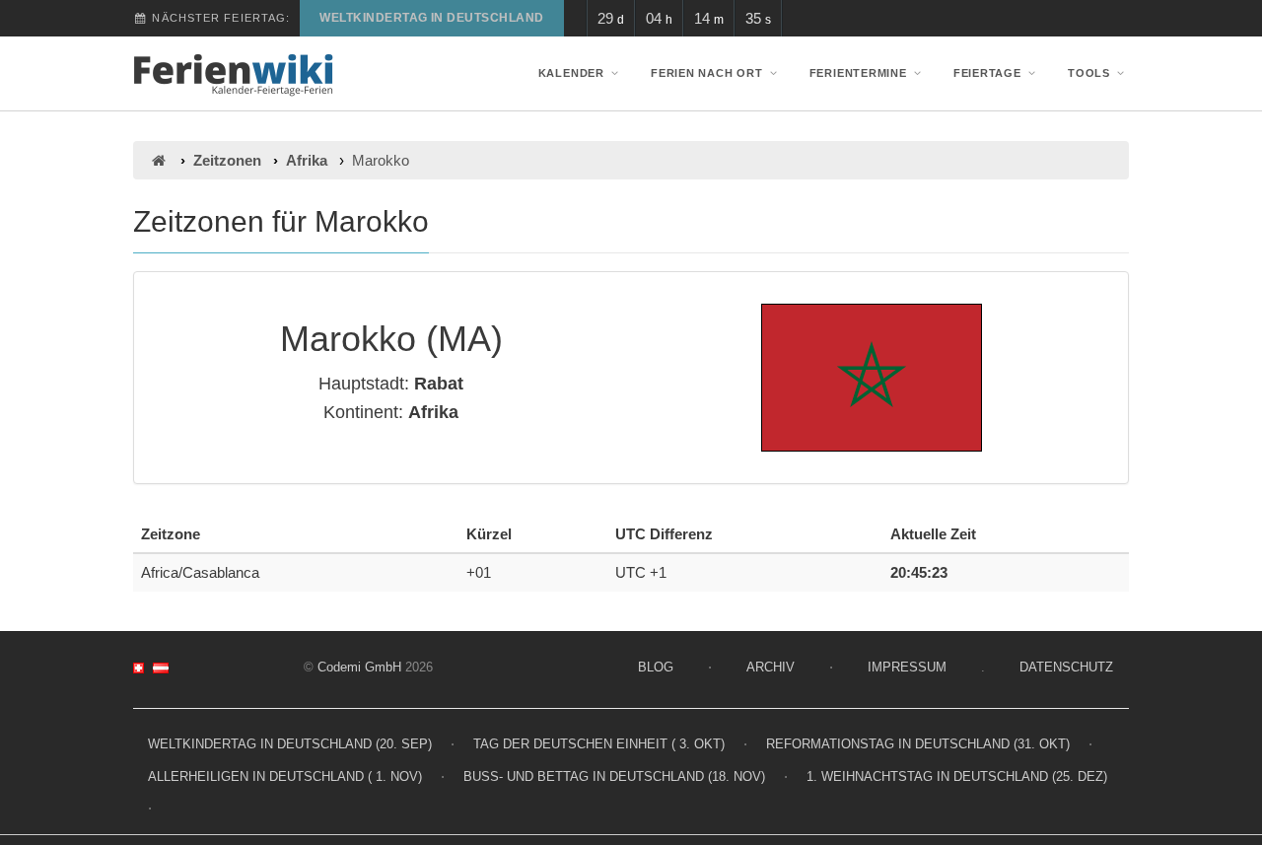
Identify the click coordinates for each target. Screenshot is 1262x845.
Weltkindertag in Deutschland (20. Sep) (290, 744)
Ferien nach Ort (707, 73)
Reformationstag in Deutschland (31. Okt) (918, 744)
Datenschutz (1066, 667)
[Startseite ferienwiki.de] (158, 160)
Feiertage (987, 73)
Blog (655, 667)
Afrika (306, 160)
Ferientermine (858, 73)
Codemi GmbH (359, 667)
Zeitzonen (227, 160)
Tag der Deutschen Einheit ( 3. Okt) (599, 744)
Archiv (770, 667)
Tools (1089, 73)
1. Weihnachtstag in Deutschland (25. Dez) (956, 776)
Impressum (907, 667)
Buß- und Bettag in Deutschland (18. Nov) (614, 776)
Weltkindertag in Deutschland (431, 18)
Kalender (571, 73)
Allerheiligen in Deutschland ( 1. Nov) (285, 776)
